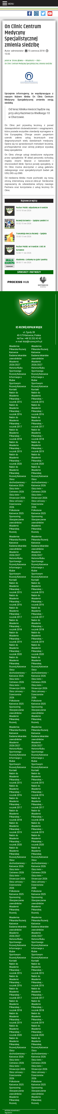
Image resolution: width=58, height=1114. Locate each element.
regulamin (8, 1113)
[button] (5, 3)
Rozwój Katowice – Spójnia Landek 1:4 (32, 220)
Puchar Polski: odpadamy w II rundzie (32, 207)
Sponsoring (14, 516)
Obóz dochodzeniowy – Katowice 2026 (18, 482)
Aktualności (29, 60)
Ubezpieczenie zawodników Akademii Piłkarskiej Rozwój (16, 525)
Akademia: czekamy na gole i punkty (31, 259)
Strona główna (17, 60)
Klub (38, 60)
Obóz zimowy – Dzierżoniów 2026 (17, 504)
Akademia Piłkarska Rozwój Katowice (17, 349)
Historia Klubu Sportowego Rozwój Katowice (17, 371)
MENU (11, 4)
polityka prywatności (12, 1110)
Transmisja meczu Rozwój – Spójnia (31, 233)
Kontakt (13, 389)
